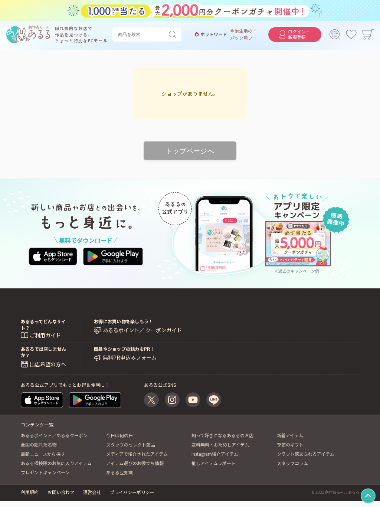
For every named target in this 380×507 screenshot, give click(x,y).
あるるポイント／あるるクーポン (54, 435)
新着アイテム (290, 435)
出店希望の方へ (48, 364)
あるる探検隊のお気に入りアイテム (56, 463)
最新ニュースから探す (43, 454)
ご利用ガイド (45, 335)
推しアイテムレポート (213, 463)
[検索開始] (174, 34)
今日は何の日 (119, 435)
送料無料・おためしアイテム (220, 444)
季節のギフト (290, 444)
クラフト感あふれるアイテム (305, 454)
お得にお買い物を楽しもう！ (123, 321)
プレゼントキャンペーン (45, 472)
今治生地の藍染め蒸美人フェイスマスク (243, 31)
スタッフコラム (292, 463)
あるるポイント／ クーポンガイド (142, 330)
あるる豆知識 (119, 472)
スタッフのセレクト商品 (130, 444)
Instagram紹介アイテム (214, 454)
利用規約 (30, 492)
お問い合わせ (61, 492)
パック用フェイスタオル (243, 38)
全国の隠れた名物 (38, 444)
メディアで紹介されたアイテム (137, 454)
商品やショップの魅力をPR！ (124, 349)
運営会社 (92, 492)
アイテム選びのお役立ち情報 (135, 463)
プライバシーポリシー (132, 492)
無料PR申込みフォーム (130, 357)
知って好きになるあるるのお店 (222, 435)
